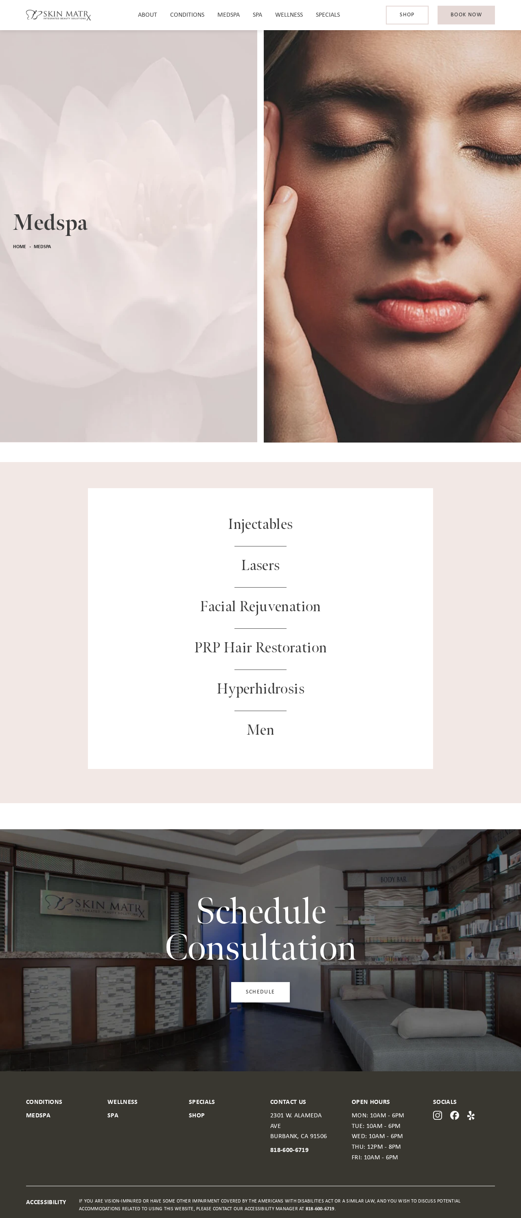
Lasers (260, 566)
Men (260, 730)
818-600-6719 (289, 1150)
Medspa (228, 15)
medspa (42, 246)
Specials (328, 15)
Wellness (289, 15)
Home (19, 246)
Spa (257, 15)
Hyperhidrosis (260, 689)
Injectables (260, 524)
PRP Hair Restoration (260, 648)
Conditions (187, 15)
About (147, 15)
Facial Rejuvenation (260, 607)
